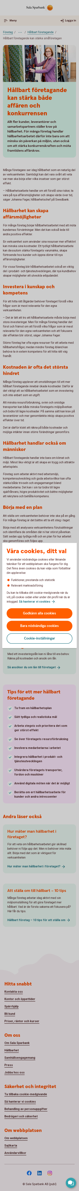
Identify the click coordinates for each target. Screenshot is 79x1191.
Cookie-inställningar (39, 638)
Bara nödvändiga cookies (39, 626)
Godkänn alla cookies (39, 613)
